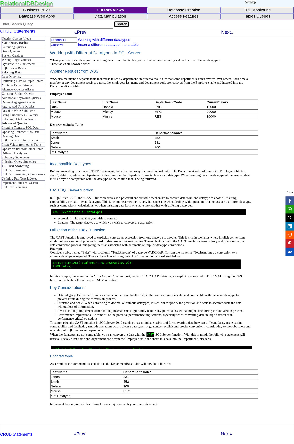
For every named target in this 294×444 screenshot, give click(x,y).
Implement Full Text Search (20, 183)
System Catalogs (12, 55)
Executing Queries (14, 47)
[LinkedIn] (289, 226)
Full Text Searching (14, 170)
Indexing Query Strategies (19, 161)
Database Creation (183, 10)
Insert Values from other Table (21, 144)
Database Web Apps (37, 16)
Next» (227, 32)
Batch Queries (11, 51)
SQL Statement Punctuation (20, 140)
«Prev (80, 32)
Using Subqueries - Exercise (20, 115)
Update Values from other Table (22, 149)
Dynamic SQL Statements (18, 64)
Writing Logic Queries (16, 60)
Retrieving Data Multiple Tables (22, 81)
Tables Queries (257, 16)
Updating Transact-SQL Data (20, 132)
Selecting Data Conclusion (19, 119)
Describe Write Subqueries (19, 110)
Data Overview (11, 76)
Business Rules (37, 10)
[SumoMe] (289, 252)
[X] (289, 217)
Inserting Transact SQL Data (20, 127)
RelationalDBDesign (26, 3)
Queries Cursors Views (16, 38)
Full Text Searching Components (23, 174)
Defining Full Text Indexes (19, 178)
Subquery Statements (15, 157)
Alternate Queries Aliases (18, 89)
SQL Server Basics (14, 68)
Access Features (184, 16)
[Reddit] (289, 235)
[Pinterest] (289, 243)
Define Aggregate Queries (18, 102)
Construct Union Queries (18, 93)
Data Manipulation (110, 16)
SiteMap (250, 2)
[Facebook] (289, 200)
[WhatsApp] (289, 209)
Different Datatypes (14, 153)
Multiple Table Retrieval (17, 85)
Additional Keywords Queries (21, 98)
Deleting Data (11, 136)
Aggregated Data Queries (18, 106)
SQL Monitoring (257, 10)
